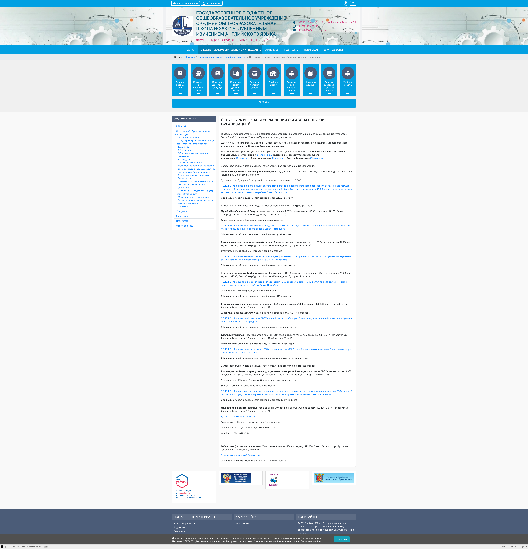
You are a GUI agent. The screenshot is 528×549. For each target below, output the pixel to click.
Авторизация (213, 3)
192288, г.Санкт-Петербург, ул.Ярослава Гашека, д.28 (326, 22)
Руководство (184, 159)
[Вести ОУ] (287, 480)
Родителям (291, 50)
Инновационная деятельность (236, 86)
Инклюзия (264, 101)
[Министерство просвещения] (241, 478)
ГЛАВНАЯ (189, 50)
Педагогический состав (190, 162)
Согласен (342, 539)
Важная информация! (180, 85)
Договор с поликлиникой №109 (238, 416)
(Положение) (242, 158)
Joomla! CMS (305, 526)
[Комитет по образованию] (334, 478)
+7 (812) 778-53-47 (307, 26)
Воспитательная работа (255, 85)
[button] (346, 3)
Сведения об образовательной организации (229, 50)
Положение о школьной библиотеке (240, 455)
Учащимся (272, 50)
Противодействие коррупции (217, 85)
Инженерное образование (198, 86)
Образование (185, 150)
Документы (183, 147)
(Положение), (264, 154)
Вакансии (183, 206)
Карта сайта (244, 523)
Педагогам (311, 50)
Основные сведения (188, 137)
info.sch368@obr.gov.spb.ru (312, 30)
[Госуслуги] (194, 487)
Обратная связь (333, 50)
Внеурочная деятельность (292, 86)
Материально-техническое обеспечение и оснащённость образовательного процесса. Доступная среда (196, 168)
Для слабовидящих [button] (187, 3)
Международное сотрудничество (195, 197)
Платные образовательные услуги (329, 86)
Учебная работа (347, 83)
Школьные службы (310, 83)
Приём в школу (273, 83)
